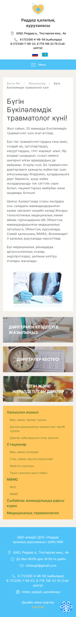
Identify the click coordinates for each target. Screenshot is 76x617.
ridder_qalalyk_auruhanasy (41, 592)
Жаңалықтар (37, 83)
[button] (38, 289)
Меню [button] (42, 64)
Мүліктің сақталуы (22, 465)
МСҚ (13, 487)
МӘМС (12, 479)
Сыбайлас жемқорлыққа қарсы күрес (35, 503)
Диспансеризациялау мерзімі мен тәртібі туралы (37, 428)
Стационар (16, 444)
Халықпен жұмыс (23, 412)
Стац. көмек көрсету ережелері (31, 459)
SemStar (38, 607)
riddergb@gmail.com (41, 565)
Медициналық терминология (33, 513)
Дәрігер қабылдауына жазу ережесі (34, 437)
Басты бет (13, 83)
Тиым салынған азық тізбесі (28, 472)
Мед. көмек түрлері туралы (28, 419)
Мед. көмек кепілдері (24, 452)
